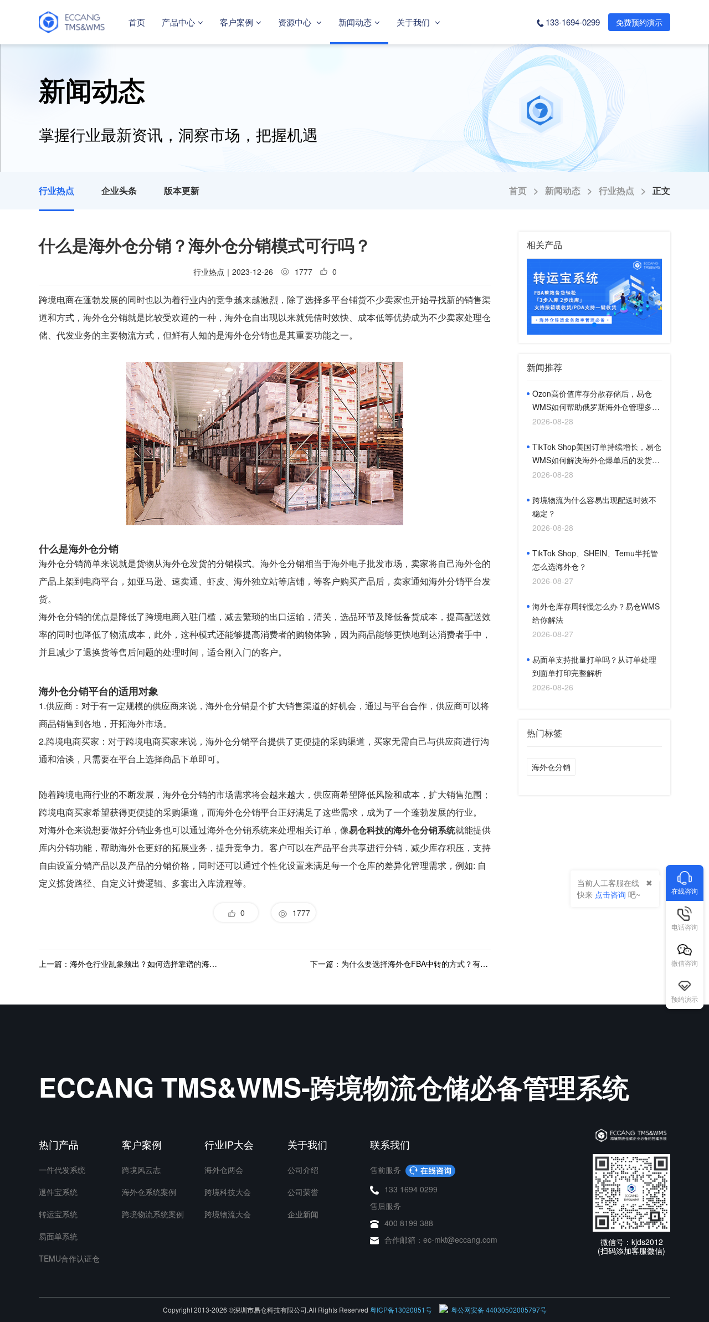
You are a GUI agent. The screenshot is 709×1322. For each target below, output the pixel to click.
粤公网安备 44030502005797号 (499, 1309)
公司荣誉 (302, 1191)
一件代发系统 (62, 1169)
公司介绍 (302, 1169)
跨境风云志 (141, 1169)
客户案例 (236, 22)
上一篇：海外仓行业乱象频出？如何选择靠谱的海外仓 (129, 963)
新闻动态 (355, 22)
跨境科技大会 (227, 1191)
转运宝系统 (58, 1213)
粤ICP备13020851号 (401, 1309)
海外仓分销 (551, 766)
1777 (299, 912)
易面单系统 (58, 1236)
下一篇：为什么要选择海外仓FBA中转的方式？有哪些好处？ (400, 963)
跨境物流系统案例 (153, 1213)
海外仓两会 (223, 1169)
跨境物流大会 (227, 1213)
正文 (661, 190)
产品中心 (178, 22)
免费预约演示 (639, 22)
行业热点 (56, 190)
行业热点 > (626, 190)
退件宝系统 (58, 1191)
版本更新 (181, 190)
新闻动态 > (572, 190)
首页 (137, 22)
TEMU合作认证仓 (69, 1258)
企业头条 (119, 190)
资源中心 (296, 22)
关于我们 (414, 22)
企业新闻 (302, 1213)
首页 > (527, 190)
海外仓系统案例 (149, 1191)
